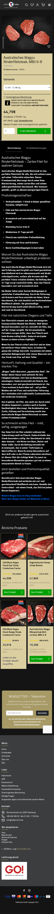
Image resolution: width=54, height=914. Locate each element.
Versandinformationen (11, 789)
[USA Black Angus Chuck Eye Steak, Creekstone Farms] (13, 546)
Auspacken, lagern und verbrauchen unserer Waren (23, 799)
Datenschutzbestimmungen (26, 724)
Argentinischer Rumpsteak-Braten (40, 564)
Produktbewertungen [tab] (36, 148)
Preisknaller (6, 752)
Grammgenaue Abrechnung (13, 793)
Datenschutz (7, 782)
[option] (27, 32)
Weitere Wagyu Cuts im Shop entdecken (21, 496)
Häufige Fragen (8, 796)
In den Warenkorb (28, 131)
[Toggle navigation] (49, 5)
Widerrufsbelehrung (10, 786)
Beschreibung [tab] (14, 148)
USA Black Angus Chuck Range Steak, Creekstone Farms (12, 632)
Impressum (6, 776)
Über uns (5, 759)
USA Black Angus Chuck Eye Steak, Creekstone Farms (11, 565)
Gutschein (6, 756)
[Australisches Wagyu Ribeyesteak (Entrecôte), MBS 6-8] (40, 613)
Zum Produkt (10, 592)
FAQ (3, 763)
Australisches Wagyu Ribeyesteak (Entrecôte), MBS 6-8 (40, 632)
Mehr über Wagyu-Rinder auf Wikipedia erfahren (25, 499)
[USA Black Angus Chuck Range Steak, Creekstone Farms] (13, 613)
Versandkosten (24, 849)
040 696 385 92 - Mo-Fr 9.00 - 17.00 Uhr (23, 816)
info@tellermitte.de (15, 820)
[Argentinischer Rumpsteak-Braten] (40, 546)
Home (4, 749)
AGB (3, 779)
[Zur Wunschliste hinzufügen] (49, 46)
